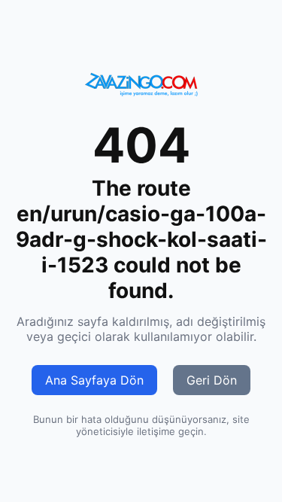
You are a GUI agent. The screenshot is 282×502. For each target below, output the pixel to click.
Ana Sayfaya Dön (94, 380)
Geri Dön (211, 380)
